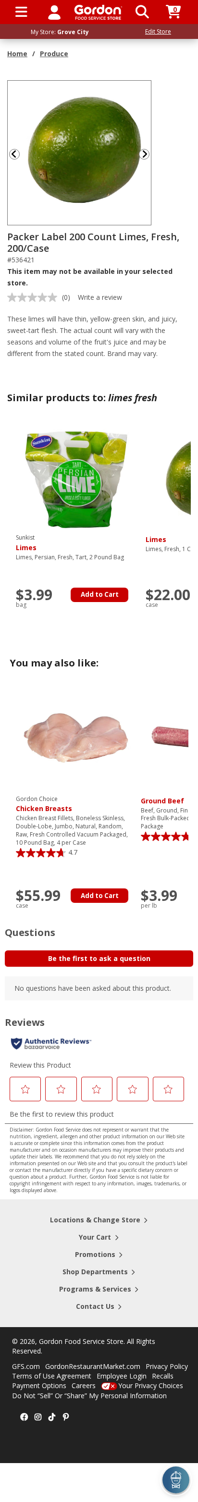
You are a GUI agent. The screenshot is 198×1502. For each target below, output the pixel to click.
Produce (54, 53)
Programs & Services (95, 1288)
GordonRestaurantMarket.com (92, 1366)
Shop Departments (95, 1271)
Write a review (100, 297)
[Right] (148, 154)
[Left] (13, 154)
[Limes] (76, 477)
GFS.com (26, 1366)
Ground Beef (162, 800)
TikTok (52, 1417)
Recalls (162, 1375)
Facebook (24, 1417)
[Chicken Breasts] (76, 738)
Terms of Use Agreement (51, 1375)
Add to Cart (100, 594)
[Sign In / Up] (54, 12)
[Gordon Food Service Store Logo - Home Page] (98, 12)
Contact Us (95, 1306)
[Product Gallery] (80, 152)
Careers (84, 1385)
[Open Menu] (21, 12)
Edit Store (158, 31)
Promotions (95, 1254)
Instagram (38, 1417)
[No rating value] (34, 297)
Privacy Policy (167, 1366)
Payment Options (39, 1385)
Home (17, 53)
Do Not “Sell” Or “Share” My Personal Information (89, 1395)
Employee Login (122, 1375)
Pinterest (66, 1417)
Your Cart (95, 1237)
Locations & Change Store (95, 1219)
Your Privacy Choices (150, 1385)
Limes (156, 539)
